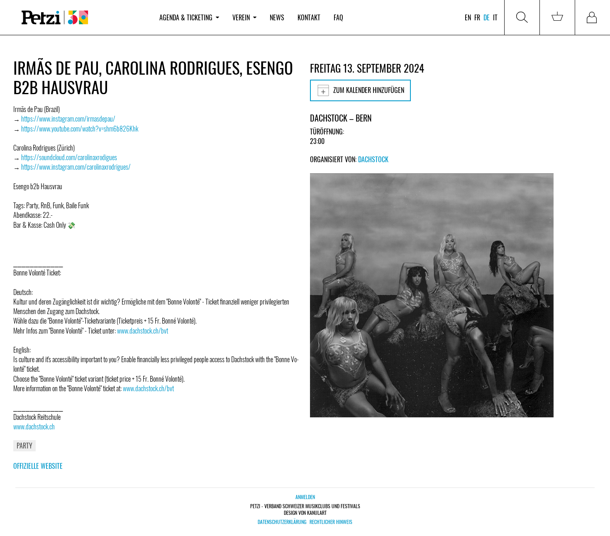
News (277, 17)
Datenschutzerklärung (282, 522)
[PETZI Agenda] (83, 18)
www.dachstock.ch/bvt (142, 331)
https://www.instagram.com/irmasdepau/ (68, 119)
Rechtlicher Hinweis (331, 522)
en (468, 17)
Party (24, 446)
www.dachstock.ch (34, 426)
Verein (241, 17)
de (486, 17)
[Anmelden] (592, 17)
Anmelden (305, 496)
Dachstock (373, 159)
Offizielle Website (38, 466)
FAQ (338, 17)
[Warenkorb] (557, 17)
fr (477, 17)
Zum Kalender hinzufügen (368, 90)
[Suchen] (522, 17)
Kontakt (309, 17)
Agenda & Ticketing (185, 17)
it (495, 17)
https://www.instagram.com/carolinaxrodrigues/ (76, 167)
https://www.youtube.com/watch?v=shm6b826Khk (79, 129)
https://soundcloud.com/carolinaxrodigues (69, 157)
